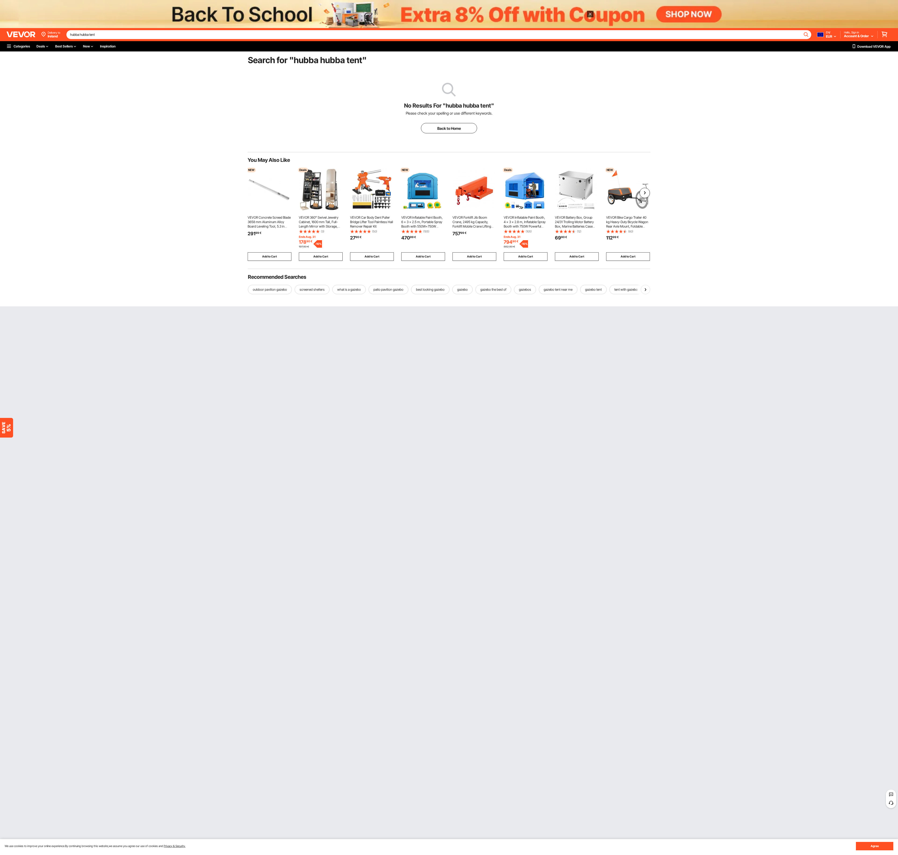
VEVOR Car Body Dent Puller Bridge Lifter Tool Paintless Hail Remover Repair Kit (371, 221)
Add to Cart (269, 256)
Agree (875, 846)
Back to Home (449, 128)
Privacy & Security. (174, 846)
